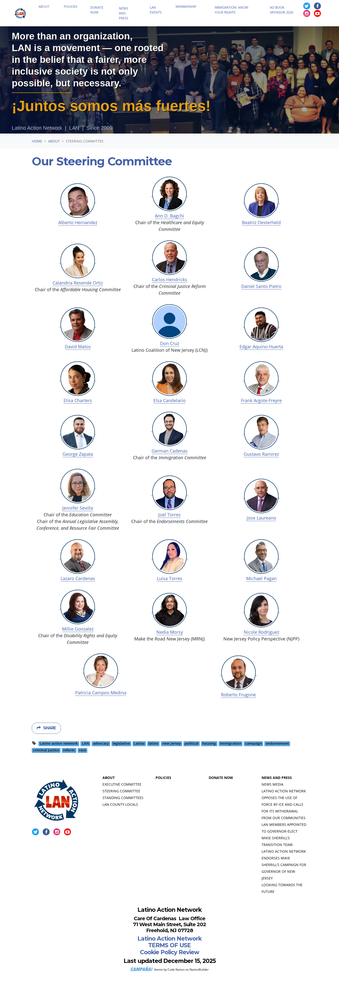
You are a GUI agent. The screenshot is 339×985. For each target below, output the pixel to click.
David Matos (78, 347)
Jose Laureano (261, 518)
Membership (191, 14)
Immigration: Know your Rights (236, 17)
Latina (139, 743)
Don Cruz (169, 343)
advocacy (101, 743)
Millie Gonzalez (78, 629)
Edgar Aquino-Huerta (261, 347)
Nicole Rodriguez (261, 632)
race (82, 750)
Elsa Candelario (169, 400)
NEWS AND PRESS (277, 777)
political (191, 743)
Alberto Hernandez (77, 222)
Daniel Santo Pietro (261, 286)
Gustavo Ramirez (261, 454)
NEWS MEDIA (272, 784)
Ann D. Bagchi (169, 216)
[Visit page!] (308, 14)
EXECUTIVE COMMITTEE (121, 784)
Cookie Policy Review (169, 952)
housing (209, 743)
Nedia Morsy (169, 632)
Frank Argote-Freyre (261, 400)
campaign (253, 743)
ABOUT (108, 777)
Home (37, 141)
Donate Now (104, 17)
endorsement (277, 743)
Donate (262, 3)
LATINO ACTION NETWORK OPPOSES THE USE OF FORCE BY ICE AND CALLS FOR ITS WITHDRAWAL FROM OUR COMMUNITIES (284, 804)
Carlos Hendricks (169, 279)
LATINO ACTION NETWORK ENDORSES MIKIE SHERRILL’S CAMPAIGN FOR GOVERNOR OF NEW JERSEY (284, 864)
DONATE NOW (221, 777)
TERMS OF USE (169, 945)
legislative (121, 743)
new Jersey (171, 743)
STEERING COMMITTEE (121, 791)
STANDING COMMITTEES (122, 797)
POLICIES (163, 777)
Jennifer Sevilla (77, 508)
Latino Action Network (169, 938)
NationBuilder (199, 969)
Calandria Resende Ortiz (78, 283)
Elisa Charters (78, 400)
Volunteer (322, 3)
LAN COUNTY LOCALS (120, 804)
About (54, 141)
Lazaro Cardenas (78, 578)
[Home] (24, 17)
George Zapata (78, 454)
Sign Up (290, 3)
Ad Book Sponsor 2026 (278, 21)
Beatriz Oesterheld (261, 222)
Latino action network (59, 743)
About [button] (54, 14)
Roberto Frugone (238, 695)
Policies (77, 14)
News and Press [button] (129, 21)
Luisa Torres (169, 578)
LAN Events (161, 17)
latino (153, 743)
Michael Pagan (261, 578)
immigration (230, 743)
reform (69, 750)
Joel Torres (169, 515)
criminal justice (46, 750)
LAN (85, 743)
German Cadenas (170, 451)
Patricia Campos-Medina (100, 693)
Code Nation (176, 969)
